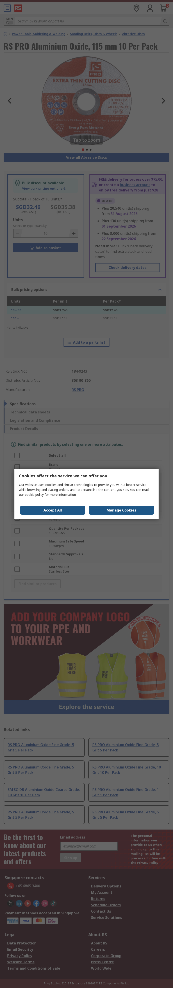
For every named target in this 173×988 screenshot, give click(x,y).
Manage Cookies (121, 510)
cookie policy (34, 494)
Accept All (52, 510)
